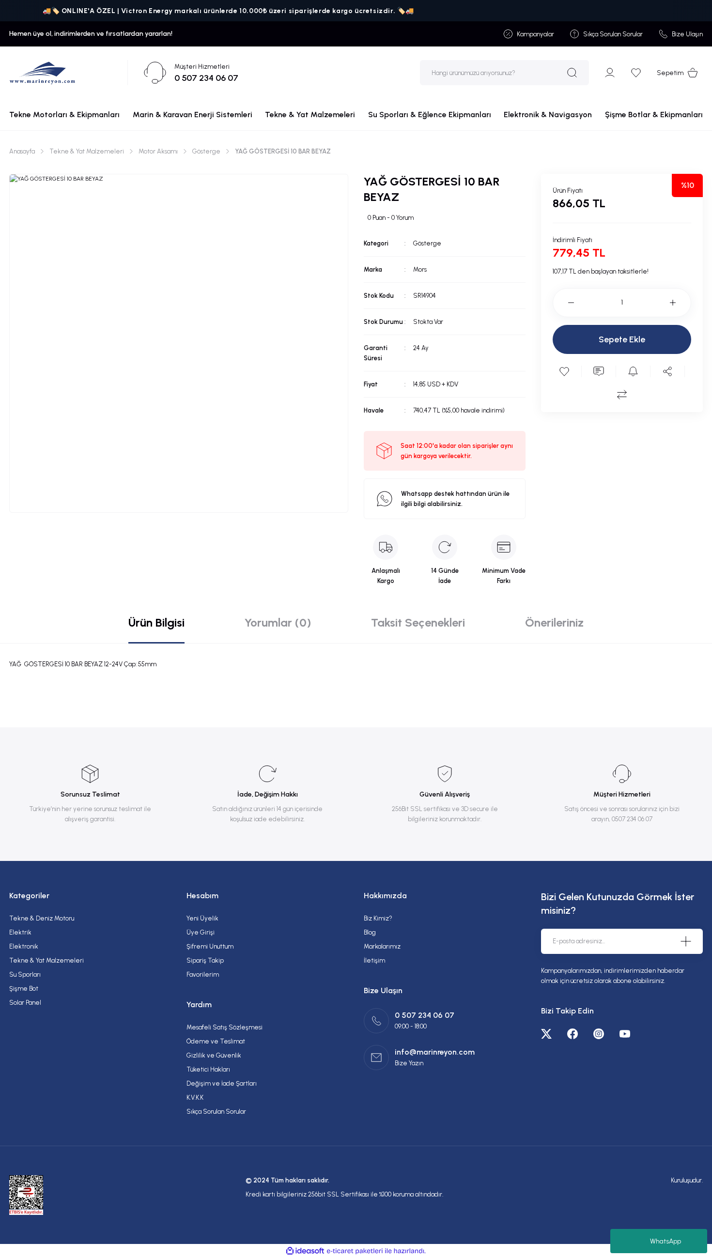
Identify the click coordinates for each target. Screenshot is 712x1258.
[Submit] (686, 941)
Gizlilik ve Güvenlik (213, 1055)
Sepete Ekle (622, 339)
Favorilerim (202, 974)
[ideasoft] (305, 1251)
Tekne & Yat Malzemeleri (46, 960)
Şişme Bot (23, 988)
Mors (420, 269)
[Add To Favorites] (564, 371)
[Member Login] (609, 72)
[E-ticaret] (354, 1251)
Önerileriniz (554, 622)
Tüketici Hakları (208, 1069)
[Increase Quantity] (680, 302)
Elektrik (20, 932)
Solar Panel (25, 1002)
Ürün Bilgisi (156, 622)
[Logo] (42, 72)
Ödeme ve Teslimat (215, 1041)
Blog (370, 932)
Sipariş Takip (205, 960)
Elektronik (23, 946)
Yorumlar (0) (278, 622)
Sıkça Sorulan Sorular (216, 1111)
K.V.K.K (194, 1097)
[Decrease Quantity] (563, 302)
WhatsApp (665, 1241)
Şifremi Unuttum (209, 946)
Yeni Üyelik (202, 918)
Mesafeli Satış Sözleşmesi (224, 1027)
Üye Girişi (200, 932)
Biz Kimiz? (378, 918)
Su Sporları (25, 974)
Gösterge (427, 243)
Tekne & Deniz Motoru (41, 918)
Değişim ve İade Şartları (221, 1083)
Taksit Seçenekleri (418, 622)
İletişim (374, 960)
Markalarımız (382, 946)
